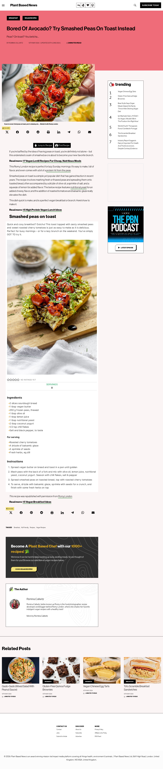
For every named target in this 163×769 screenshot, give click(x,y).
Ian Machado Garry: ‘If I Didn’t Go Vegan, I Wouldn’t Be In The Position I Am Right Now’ (128, 118)
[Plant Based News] (3, 5)
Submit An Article (61, 736)
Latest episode (127, 248)
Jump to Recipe (44, 145)
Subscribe (79, 733)
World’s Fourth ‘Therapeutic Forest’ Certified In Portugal (127, 127)
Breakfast (13, 18)
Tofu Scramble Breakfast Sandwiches (126, 134)
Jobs (58, 733)
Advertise (79, 736)
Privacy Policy (99, 729)
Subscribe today (150, 5)
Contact (59, 729)
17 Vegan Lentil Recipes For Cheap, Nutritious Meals (52, 160)
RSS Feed (98, 736)
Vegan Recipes (31, 18)
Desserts (48, 681)
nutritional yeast (79, 187)
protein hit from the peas (58, 170)
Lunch (6, 681)
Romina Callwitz (16, 43)
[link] (85, 5)
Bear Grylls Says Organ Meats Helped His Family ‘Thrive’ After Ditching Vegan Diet (128, 107)
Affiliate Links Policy (101, 733)
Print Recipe (64, 145)
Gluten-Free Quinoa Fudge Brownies (127, 97)
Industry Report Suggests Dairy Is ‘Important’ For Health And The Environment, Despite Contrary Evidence (128, 144)
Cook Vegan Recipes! (23, 569)
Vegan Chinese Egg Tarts (127, 91)
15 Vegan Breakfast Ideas (37, 501)
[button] (8, 380)
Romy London (65, 496)
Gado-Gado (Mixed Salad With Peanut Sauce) (18, 688)
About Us (78, 729)
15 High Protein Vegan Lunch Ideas (42, 209)
